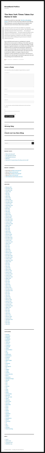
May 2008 (8, 229)
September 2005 (9, 276)
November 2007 (9, 238)
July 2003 (8, 308)
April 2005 (8, 284)
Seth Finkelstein (9, 176)
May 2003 (8, 311)
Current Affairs (9, 349)
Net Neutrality (9, 393)
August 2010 (8, 191)
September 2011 (9, 188)
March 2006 (8, 269)
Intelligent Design (10, 378)
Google (7, 371)
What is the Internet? (10, 154)
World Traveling (9, 428)
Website (6, 99)
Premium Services (18, 176)
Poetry (7, 407)
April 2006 (8, 267)
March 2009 (8, 214)
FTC (6, 368)
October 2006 (8, 258)
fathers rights (9, 360)
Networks (8, 395)
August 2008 (8, 225)
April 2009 (8, 213)
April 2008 (8, 231)
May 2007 (8, 248)
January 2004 (8, 301)
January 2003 (8, 318)
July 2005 (8, 279)
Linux (7, 389)
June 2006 (8, 264)
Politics (7, 410)
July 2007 (8, 245)
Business (8, 340)
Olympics (8, 399)
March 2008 (8, 232)
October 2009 (8, 203)
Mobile (7, 392)
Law (6, 387)
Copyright (8, 346)
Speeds (7, 419)
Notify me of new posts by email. (10, 114)
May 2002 (8, 324)
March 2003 (8, 314)
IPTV (7, 381)
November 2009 (9, 202)
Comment (6, 72)
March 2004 (8, 298)
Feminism (8, 363)
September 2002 (9, 319)
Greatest (7, 372)
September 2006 (9, 260)
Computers (8, 345)
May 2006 (8, 266)
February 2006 (9, 270)
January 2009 (8, 217)
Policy (7, 409)
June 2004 (8, 293)
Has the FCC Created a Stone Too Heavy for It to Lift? (17, 160)
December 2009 (9, 200)
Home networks (9, 374)
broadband (15, 59)
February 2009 (9, 216)
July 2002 (8, 321)
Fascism (7, 358)
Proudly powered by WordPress (18, 449)
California (8, 342)
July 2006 (8, 263)
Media (7, 390)
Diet (6, 351)
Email (6, 94)
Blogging (8, 337)
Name (6, 89)
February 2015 (9, 187)
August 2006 (8, 261)
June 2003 (8, 310)
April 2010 (8, 196)
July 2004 (8, 292)
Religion (7, 415)
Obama (7, 398)
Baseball (7, 334)
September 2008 (9, 223)
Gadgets (7, 369)
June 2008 (8, 228)
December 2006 (9, 255)
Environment (8, 355)
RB (6, 59)
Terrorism (8, 421)
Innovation (8, 377)
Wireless (7, 427)
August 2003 (8, 307)
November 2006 (9, 257)
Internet (7, 380)
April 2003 (8, 313)
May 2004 (8, 295)
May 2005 (8, 283)
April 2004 (8, 296)
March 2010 (8, 197)
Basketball (8, 336)
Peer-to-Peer (8, 401)
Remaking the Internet (11, 157)
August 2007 (8, 243)
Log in (7, 439)
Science (7, 416)
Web (6, 424)
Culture (7, 348)
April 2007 (8, 249)
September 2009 (9, 205)
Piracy (7, 406)
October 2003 (8, 304)
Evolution (8, 357)
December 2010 (9, 190)
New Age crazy (9, 396)
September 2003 (9, 305)
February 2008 (9, 234)
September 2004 (9, 290)
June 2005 (8, 281)
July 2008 (8, 226)
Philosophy (8, 404)
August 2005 (8, 278)
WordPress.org (9, 443)
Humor (7, 375)
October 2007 (8, 240)
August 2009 (8, 206)
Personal (7, 403)
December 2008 (9, 219)
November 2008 (9, 220)
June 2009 (8, 210)
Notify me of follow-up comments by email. (12, 111)
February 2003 (9, 316)
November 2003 (9, 302)
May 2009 (8, 211)
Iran (6, 384)
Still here (8, 158)
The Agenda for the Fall (11, 155)
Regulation (8, 413)
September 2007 (9, 241)
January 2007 (8, 254)
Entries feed (8, 440)
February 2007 (9, 252)
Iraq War (7, 386)
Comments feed (9, 442)
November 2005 (9, 273)
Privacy (7, 412)
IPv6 (6, 383)
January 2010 (8, 199)
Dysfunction (8, 354)
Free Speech (21, 59)
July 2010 (7, 193)
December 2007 (9, 237)
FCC (18, 59)
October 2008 (8, 222)
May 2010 (8, 194)
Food (7, 364)
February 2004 (9, 299)
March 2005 (8, 286)
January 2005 (8, 287)
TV (6, 422)
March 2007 (8, 251)
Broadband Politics (12, 7)
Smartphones (9, 418)
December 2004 (9, 289)
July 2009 (8, 208)
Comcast (7, 343)
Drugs (7, 352)
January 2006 (8, 272)
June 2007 (8, 246)
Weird (7, 425)
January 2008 (8, 235)
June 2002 (8, 322)
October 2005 (8, 275)
